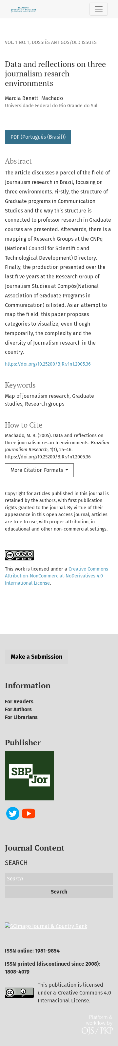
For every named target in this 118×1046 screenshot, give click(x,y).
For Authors (18, 709)
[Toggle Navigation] (98, 9)
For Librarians (21, 717)
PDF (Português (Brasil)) (38, 137)
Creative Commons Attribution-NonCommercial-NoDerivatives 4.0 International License (56, 576)
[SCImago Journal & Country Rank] (46, 926)
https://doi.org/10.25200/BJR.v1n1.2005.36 (48, 364)
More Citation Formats (37, 470)
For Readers (19, 701)
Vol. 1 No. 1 (17, 42)
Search (59, 892)
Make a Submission (36, 656)
